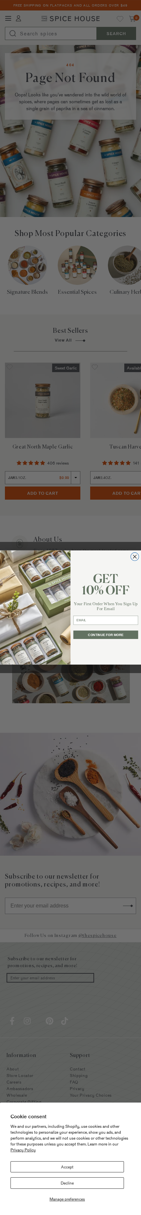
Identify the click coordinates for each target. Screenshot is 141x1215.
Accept (67, 1166)
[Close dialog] (135, 556)
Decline (67, 1182)
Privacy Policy (23, 1149)
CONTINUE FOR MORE (105, 635)
